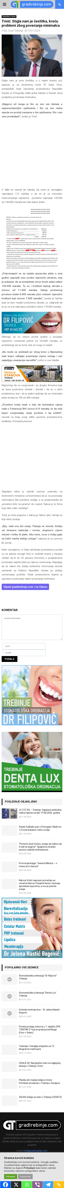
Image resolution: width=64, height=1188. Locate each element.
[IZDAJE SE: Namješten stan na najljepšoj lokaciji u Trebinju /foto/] (9, 1067)
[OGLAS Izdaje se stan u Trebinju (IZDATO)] (9, 1101)
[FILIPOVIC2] (32, 332)
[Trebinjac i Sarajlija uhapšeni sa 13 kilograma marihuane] (9, 1050)
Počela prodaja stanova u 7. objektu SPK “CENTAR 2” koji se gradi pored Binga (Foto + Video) (39, 1029)
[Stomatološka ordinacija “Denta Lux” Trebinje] (9, 996)
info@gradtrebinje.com (35, 1150)
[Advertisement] (32, 155)
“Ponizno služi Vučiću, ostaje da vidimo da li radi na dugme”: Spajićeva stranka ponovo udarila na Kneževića (40, 847)
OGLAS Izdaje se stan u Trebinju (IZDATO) (40, 1097)
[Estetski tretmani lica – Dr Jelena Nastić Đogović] (9, 1013)
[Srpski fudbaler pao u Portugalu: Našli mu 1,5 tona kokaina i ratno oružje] (9, 830)
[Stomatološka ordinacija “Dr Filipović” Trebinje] (9, 979)
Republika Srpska (9, 16)
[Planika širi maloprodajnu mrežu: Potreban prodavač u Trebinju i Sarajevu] (9, 1083)
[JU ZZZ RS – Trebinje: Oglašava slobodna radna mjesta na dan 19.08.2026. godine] (9, 813)
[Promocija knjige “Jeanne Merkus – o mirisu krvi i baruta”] (9, 867)
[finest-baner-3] (32, 381)
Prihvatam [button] (10, 1176)
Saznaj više (25, 1176)
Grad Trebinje (15, 30)
